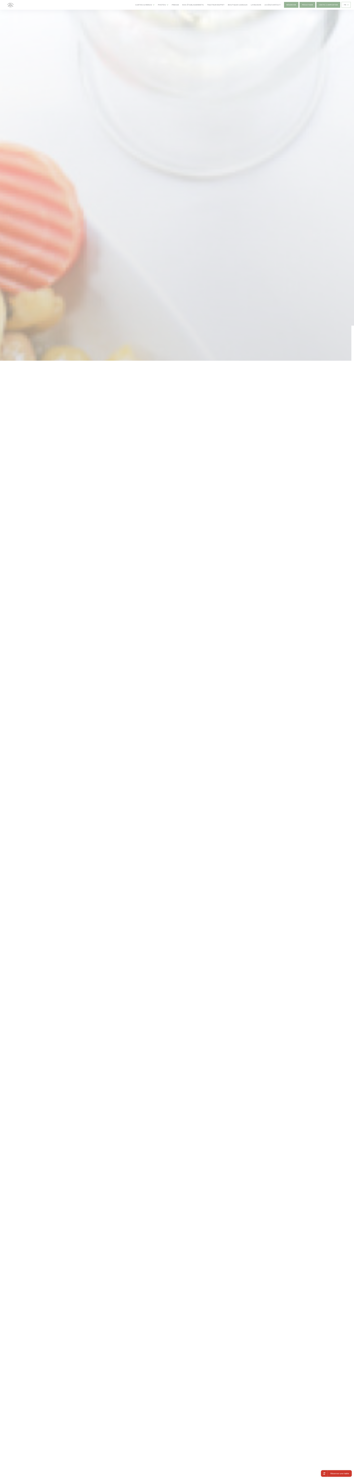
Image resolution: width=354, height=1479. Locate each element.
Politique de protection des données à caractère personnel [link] (178, 749)
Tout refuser (177, 745)
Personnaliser (192, 745)
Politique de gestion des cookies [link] (177, 752)
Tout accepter (162, 745)
